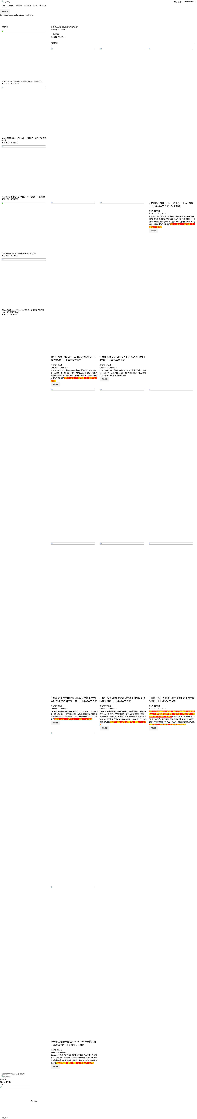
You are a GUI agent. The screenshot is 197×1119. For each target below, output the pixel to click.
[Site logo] (6, 2)
